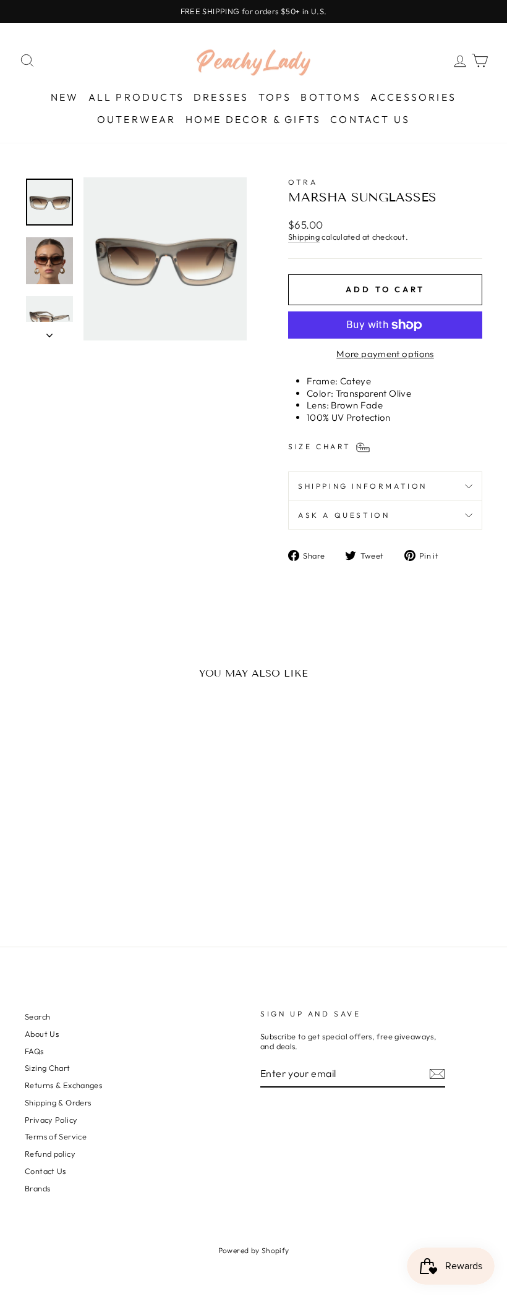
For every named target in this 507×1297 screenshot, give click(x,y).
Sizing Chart (47, 1068)
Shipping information (362, 486)
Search (37, 1016)
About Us (42, 1034)
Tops (275, 97)
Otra (302, 182)
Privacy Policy (51, 1120)
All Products (136, 97)
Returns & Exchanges (63, 1085)
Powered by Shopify (253, 1250)
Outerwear (136, 119)
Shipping (304, 237)
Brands (37, 1188)
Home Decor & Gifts (253, 119)
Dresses (221, 97)
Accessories (413, 97)
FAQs (34, 1051)
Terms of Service (56, 1136)
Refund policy (50, 1154)
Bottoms (330, 97)
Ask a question (344, 515)
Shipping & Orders (58, 1102)
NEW (65, 97)
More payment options (385, 354)
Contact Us (370, 119)
